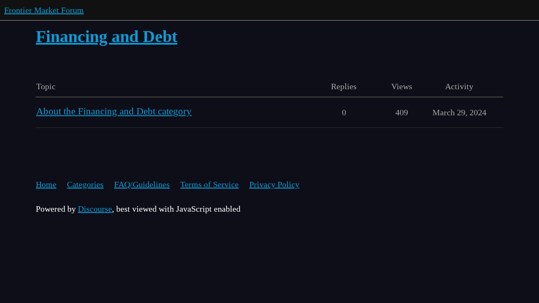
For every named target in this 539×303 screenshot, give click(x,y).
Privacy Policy (274, 184)
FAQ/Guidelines (142, 184)
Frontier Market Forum (44, 10)
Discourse (95, 208)
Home (46, 184)
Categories (85, 184)
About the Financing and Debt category (114, 111)
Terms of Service (209, 184)
